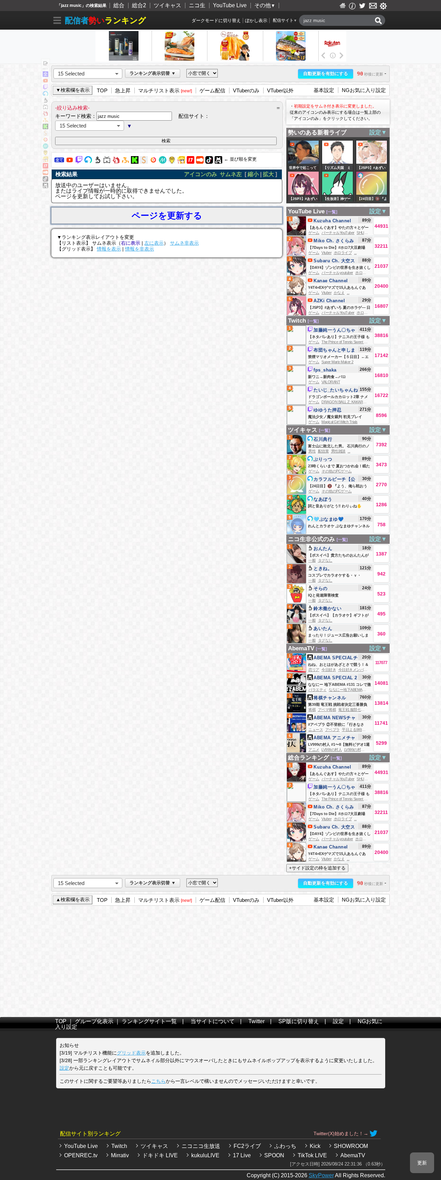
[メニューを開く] (57, 21)
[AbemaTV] (218, 162)
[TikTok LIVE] (209, 162)
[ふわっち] (125, 162)
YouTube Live (230, 5)
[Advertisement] (220, 960)
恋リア (313, 670)
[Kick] (135, 162)
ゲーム (313, 233)
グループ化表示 (94, 1021)
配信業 (323, 451)
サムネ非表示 (184, 243)
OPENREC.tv (81, 1155)
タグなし (325, 560)
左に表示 (154, 243)
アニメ (313, 749)
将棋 (312, 710)
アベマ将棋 (327, 710)
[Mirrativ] (162, 162)
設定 (338, 1021)
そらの (321, 588)
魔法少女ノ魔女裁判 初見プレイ (335, 417)
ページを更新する (167, 215)
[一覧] (331, 212)
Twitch (297, 320)
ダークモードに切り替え (216, 20)
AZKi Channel (329, 300)
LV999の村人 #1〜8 (359, 749)
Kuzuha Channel (332, 220)
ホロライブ (343, 253)
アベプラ (332, 730)
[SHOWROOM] (144, 162)
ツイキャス (167, 5)
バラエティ (317, 690)
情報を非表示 (139, 249)
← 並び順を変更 (240, 159)
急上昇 (123, 90)
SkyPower (321, 1175)
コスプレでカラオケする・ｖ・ (334, 575)
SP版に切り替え (298, 1021)
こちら (158, 1081)
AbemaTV (301, 648)
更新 (422, 1163)
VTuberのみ (246, 90)
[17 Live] (190, 162)
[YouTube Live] (69, 162)
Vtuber (326, 253)
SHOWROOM (351, 1146)
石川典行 (323, 439)
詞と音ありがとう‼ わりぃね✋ (335, 506)
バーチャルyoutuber (337, 273)
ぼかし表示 (256, 20)
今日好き (328, 670)
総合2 (139, 5)
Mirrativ (120, 1155)
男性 (312, 451)
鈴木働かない (327, 608)
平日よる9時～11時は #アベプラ (368, 730)
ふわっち (285, 1146)
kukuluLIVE (205, 1155)
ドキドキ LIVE (160, 1155)
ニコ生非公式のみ (311, 539)
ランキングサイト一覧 (149, 1021)
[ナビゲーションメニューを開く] (45, 64)
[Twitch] (79, 162)
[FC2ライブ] (116, 162)
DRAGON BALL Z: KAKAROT (344, 402)
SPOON (274, 1155)
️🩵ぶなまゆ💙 (328, 519)
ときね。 (323, 568)
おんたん (323, 548)
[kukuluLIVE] (181, 162)
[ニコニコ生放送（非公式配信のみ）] (107, 162)
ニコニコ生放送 (201, 1146)
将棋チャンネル (330, 697)
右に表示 (130, 243)
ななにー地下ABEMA (345, 690)
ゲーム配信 (212, 90)
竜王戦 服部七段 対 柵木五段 (361, 710)
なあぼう (323, 499)
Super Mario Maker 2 (337, 362)
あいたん (323, 628)
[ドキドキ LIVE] (172, 162)
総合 (118, 5)
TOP (102, 90)
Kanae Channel (331, 280)
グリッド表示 (131, 1053)
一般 (312, 560)
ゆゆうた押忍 (327, 410)
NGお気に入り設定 (364, 90)
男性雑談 (338, 451)
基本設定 (324, 90)
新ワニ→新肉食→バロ (327, 377)
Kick (315, 1146)
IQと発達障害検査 (323, 595)
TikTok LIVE (312, 1155)
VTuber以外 (280, 90)
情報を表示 (109, 249)
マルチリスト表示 (159, 90)
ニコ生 (197, 5)
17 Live (242, 1155)
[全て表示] (45, 75)
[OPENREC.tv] (153, 162)
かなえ (339, 293)
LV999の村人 (331, 749)
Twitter (256, 1021)
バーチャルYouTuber (338, 233)
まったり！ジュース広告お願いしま (338, 635)
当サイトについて (213, 1021)
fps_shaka (325, 370)
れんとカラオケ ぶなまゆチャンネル (339, 526)
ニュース (315, 730)
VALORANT (330, 382)
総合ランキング (308, 757)
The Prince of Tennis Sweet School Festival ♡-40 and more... (367, 342)
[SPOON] (200, 162)
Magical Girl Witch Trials (339, 422)
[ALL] (59, 162)
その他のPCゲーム (336, 471)
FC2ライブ (247, 1146)
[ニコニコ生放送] (97, 162)
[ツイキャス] (88, 162)
